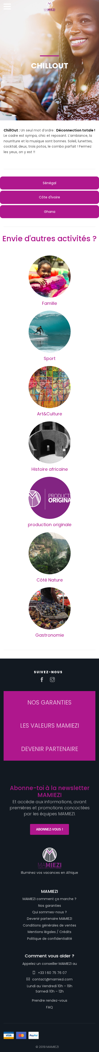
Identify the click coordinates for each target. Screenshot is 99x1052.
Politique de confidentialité (49, 938)
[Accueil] (49, 4)
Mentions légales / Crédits (49, 931)
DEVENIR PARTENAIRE (49, 749)
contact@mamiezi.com (52, 979)
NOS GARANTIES (49, 702)
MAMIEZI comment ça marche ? (49, 898)
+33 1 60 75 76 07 (52, 972)
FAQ (49, 1007)
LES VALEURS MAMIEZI (49, 726)
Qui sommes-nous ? (49, 912)
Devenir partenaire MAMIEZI (49, 918)
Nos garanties (49, 905)
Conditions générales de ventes (49, 925)
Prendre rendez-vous (49, 1000)
